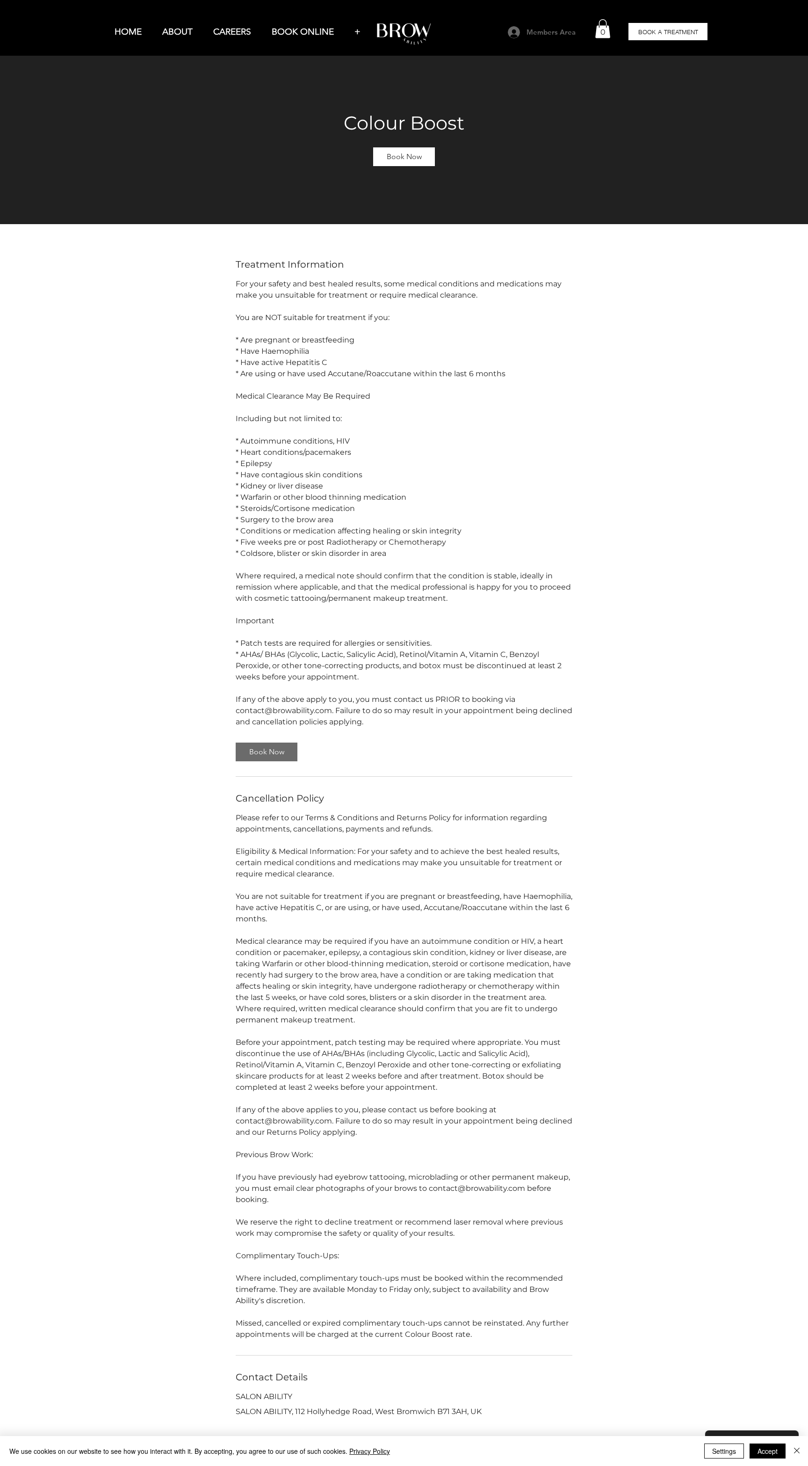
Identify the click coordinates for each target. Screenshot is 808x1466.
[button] (603, 28)
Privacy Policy (369, 1451)
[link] (404, 156)
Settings (724, 1451)
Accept (768, 1451)
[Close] (796, 1451)
